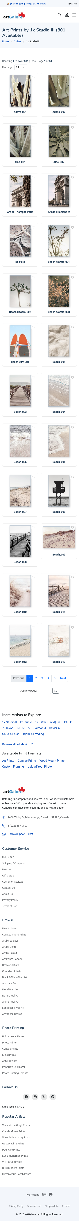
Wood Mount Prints (52, 760)
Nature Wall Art (10, 995)
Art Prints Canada (12, 958)
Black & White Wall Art (14, 977)
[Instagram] (35, 1097)
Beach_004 (59, 411)
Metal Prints (9, 1054)
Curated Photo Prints (14, 934)
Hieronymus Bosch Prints (16, 1174)
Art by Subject (10, 940)
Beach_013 (59, 661)
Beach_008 (59, 511)
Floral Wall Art (10, 989)
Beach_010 (20, 611)
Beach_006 (59, 461)
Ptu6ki (68, 722)
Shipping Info (51, 1206)
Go (55, 690)
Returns (6, 869)
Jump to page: (28, 690)
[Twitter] (44, 1097)
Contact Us (8, 887)
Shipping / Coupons (13, 863)
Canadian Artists (11, 971)
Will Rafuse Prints (12, 1161)
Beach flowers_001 (59, 261)
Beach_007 (20, 511)
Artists (17, 41)
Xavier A (54, 728)
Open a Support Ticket (20, 833)
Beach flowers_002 (20, 311)
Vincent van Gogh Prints (16, 1125)
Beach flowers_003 (59, 311)
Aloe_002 (58, 162)
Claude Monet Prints (13, 1131)
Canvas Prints (27, 760)
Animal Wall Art (10, 1001)
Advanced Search (12, 1013)
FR (75, 3)
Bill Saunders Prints (13, 1167)
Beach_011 (59, 611)
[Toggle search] (59, 14)
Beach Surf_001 (20, 361)
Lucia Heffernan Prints (15, 1155)
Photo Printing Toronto (15, 1073)
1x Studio (26, 722)
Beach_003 (20, 411)
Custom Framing (13, 766)
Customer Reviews (12, 881)
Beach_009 (59, 554)
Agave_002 (59, 111)
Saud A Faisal (11, 734)
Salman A (39, 728)
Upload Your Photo (40, 766)
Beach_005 (20, 461)
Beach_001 (59, 361)
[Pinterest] (52, 1097)
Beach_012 (20, 661)
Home (5, 41)
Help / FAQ (8, 857)
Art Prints (8, 760)
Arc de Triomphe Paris (20, 211)
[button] (74, 15)
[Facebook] (26, 1097)
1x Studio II (9, 722)
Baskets (20, 261)
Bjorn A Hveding (33, 734)
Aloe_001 (20, 162)
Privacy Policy (10, 900)
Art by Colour (9, 952)
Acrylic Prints (9, 1060)
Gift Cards (8, 875)
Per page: (7, 67)
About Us (7, 893)
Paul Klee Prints (11, 1149)
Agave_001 (20, 111)
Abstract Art (9, 983)
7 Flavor (7, 728)
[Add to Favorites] (33, 77)
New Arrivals (9, 928)
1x (36, 722)
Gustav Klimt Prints (13, 1143)
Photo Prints (9, 1042)
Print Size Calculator (13, 1066)
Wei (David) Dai (51, 722)
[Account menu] (67, 15)
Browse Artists (10, 965)
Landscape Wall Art (13, 1007)
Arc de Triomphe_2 (59, 211)
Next (63, 678)
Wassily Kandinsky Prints (16, 1137)
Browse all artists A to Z (17, 744)
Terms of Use (9, 906)
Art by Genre (9, 946)
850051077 (23, 728)
